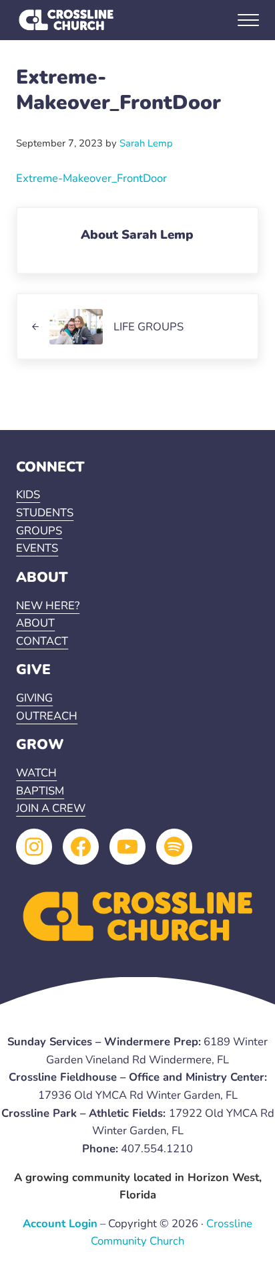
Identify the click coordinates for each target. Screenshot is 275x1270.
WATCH (36, 772)
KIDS (28, 494)
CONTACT (42, 641)
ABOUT (35, 623)
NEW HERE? (47, 605)
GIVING (34, 698)
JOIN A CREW (50, 808)
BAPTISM (40, 791)
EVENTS (37, 548)
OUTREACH (46, 716)
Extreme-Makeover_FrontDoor (91, 178)
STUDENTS (44, 512)
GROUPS (39, 530)
